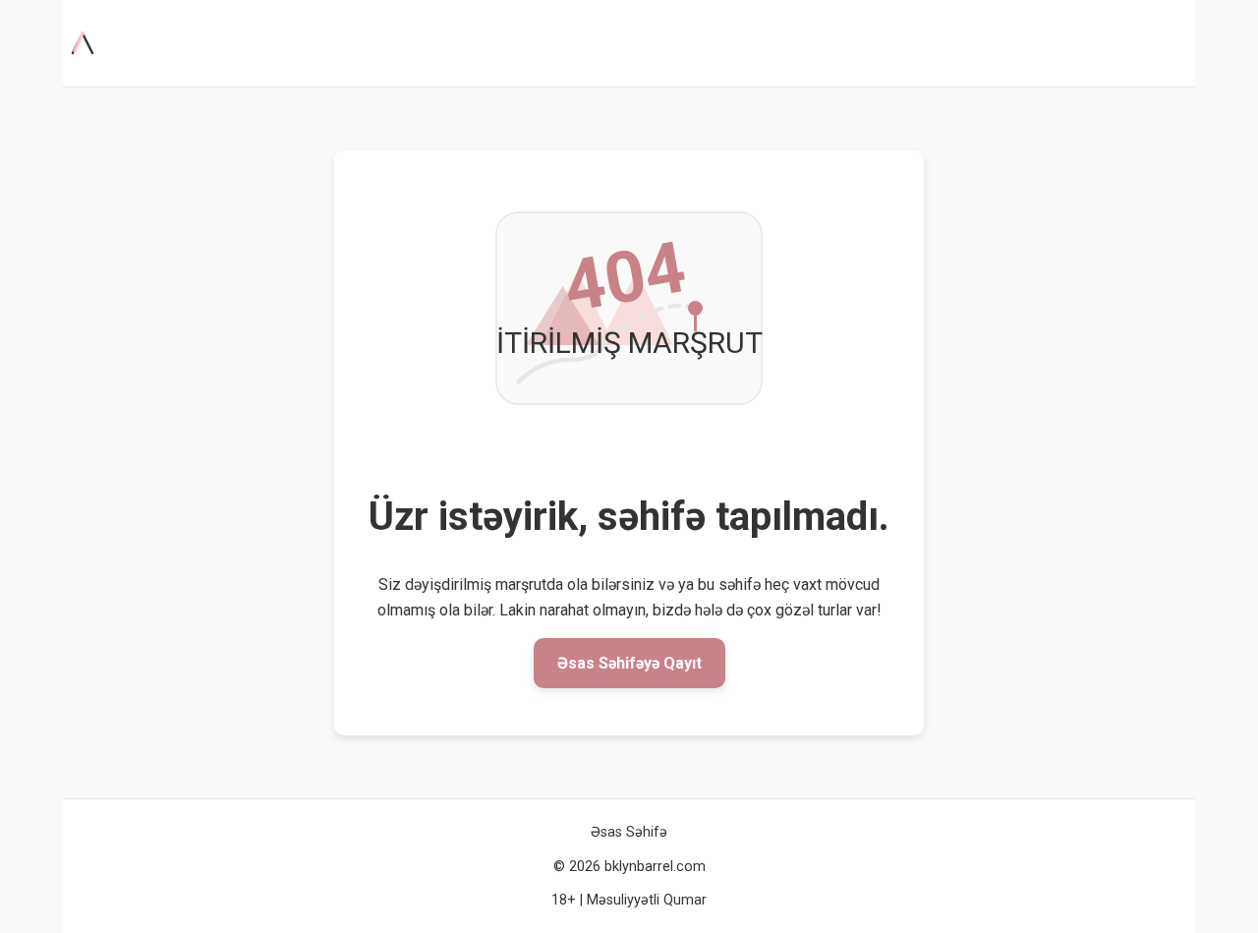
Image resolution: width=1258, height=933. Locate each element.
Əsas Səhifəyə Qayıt (629, 663)
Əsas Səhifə (629, 832)
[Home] (86, 43)
